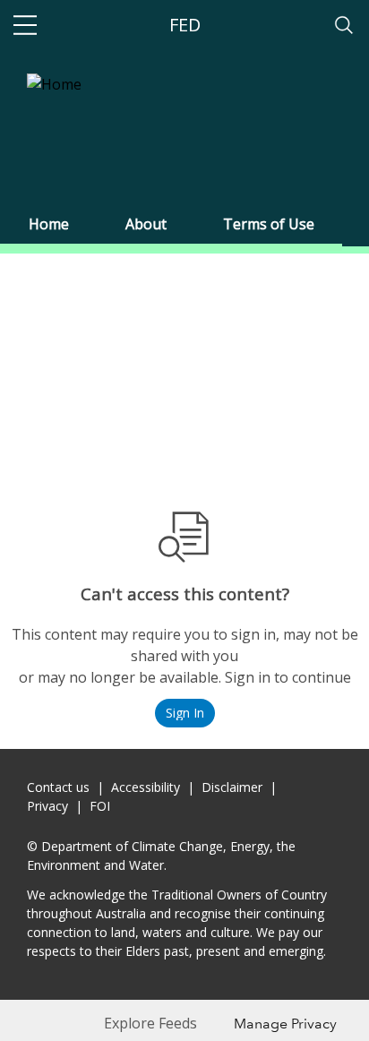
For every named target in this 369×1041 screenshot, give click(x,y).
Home (49, 224)
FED (185, 25)
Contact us (58, 787)
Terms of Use (268, 224)
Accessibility (145, 787)
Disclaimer (232, 787)
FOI (100, 805)
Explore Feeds (150, 1023)
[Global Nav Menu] (25, 25)
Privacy (47, 805)
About (146, 224)
